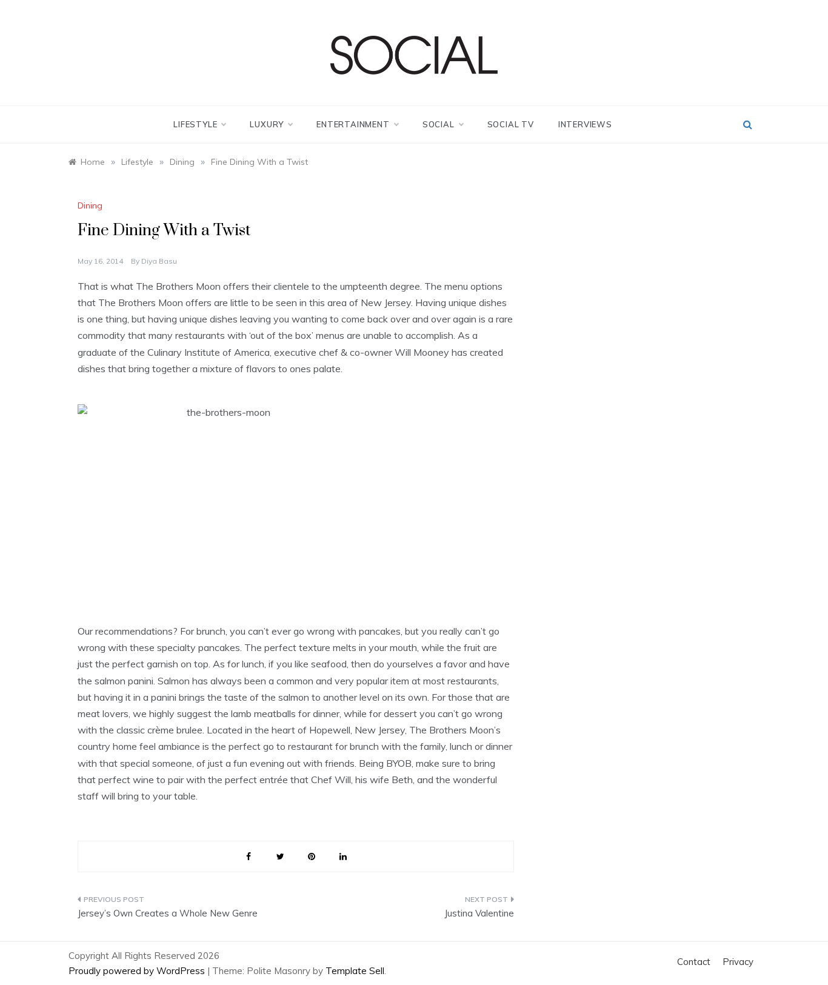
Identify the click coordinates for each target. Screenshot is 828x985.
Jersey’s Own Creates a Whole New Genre (168, 913)
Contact (693, 961)
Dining (90, 205)
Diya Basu (159, 260)
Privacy (738, 961)
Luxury (267, 124)
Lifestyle (195, 124)
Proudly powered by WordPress (137, 971)
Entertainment (352, 124)
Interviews (585, 124)
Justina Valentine (479, 913)
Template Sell (355, 971)
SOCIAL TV (510, 124)
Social (438, 124)
